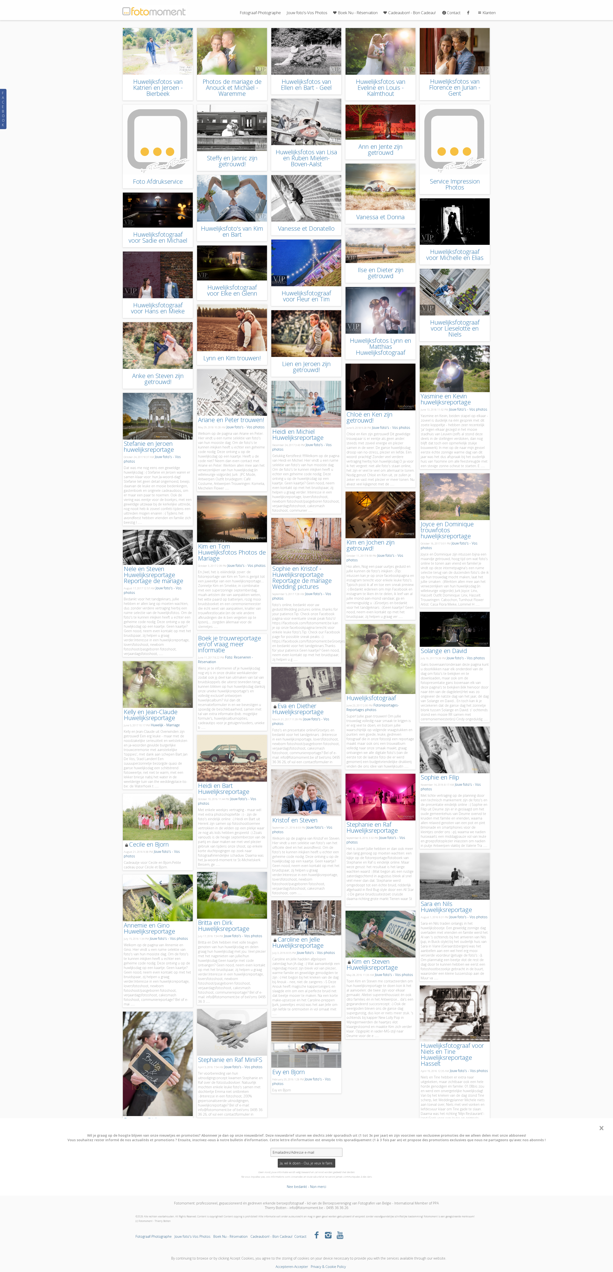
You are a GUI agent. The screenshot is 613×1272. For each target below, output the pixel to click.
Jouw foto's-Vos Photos (307, 12)
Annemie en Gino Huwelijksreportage (149, 928)
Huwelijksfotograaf (371, 698)
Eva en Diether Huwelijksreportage (298, 709)
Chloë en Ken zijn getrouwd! (369, 417)
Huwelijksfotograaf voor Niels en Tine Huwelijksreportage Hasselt (452, 1054)
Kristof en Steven (295, 820)
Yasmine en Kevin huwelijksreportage (446, 399)
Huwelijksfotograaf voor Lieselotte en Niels (455, 328)
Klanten (489, 12)
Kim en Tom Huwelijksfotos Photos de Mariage (232, 552)
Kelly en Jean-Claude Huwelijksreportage (150, 715)
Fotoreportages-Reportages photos (372, 707)
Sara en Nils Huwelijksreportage (446, 907)
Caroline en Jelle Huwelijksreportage (298, 942)
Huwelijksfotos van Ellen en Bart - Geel (306, 84)
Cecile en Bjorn (149, 844)
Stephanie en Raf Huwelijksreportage (372, 827)
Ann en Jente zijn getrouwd (380, 149)
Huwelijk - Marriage (165, 725)
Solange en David (444, 651)
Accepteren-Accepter (292, 1266)
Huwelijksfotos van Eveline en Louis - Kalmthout (380, 87)
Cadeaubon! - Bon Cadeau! (412, 12)
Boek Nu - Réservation (358, 12)
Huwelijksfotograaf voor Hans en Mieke (158, 308)
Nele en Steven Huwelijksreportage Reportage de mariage (153, 575)
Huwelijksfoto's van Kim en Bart (232, 231)
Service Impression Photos (455, 184)
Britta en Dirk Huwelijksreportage (223, 925)
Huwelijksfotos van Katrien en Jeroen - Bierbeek (158, 87)
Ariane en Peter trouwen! (231, 420)
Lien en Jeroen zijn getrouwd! (306, 367)
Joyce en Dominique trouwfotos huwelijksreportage (447, 530)
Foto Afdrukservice (158, 181)
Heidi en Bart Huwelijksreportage (223, 788)
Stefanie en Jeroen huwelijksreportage (149, 446)
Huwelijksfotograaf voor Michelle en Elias (454, 254)
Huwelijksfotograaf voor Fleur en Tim (306, 296)
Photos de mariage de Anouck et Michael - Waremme (232, 87)
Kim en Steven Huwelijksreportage (372, 964)
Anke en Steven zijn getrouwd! (158, 379)
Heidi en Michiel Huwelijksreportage (298, 434)
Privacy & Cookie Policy (328, 1266)
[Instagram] (328, 1235)
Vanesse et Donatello (306, 228)
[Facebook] (316, 1235)
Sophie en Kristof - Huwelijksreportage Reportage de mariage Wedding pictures (302, 577)
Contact (453, 12)
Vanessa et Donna (380, 217)
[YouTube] (340, 1235)
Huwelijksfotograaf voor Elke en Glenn (232, 290)
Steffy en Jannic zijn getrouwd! (232, 161)
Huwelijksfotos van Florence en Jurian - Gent (454, 87)
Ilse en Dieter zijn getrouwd (380, 273)
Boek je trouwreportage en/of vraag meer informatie (229, 644)
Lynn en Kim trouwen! (232, 358)
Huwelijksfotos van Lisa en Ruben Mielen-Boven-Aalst (306, 158)
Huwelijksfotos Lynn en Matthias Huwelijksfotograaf (380, 346)
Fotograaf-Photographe (260, 12)
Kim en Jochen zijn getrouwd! (370, 545)
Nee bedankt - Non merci (306, 1186)
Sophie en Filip (440, 777)
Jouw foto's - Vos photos (468, 409)
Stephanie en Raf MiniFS (230, 1059)
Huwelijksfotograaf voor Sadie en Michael (158, 237)
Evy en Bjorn (288, 1072)
